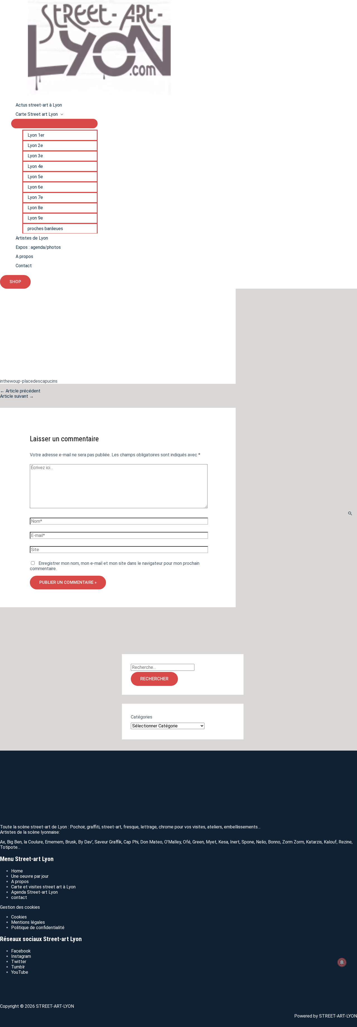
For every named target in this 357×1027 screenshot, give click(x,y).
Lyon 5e (35, 176)
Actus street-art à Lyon (39, 105)
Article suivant (17, 396)
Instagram (21, 956)
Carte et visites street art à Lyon (43, 886)
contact (19, 897)
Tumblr (18, 967)
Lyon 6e (35, 187)
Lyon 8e (35, 207)
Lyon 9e (35, 218)
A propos (24, 256)
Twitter (18, 961)
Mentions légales (28, 922)
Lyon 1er (36, 135)
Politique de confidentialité (37, 927)
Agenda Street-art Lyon (34, 892)
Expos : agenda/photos (38, 247)
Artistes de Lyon (32, 238)
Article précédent (20, 391)
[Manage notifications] (341, 962)
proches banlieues (45, 228)
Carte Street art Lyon (37, 114)
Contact (24, 265)
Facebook (21, 951)
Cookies (19, 917)
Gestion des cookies (20, 907)
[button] (15, 282)
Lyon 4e (35, 166)
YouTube (19, 972)
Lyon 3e (35, 155)
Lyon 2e (35, 145)
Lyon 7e (35, 197)
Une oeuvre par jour (30, 876)
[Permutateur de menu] (54, 123)
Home (17, 871)
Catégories (141, 717)
